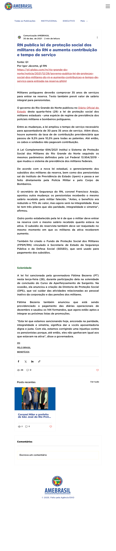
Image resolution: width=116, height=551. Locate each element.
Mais (82, 21)
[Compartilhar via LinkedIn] (32, 361)
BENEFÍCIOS (23, 352)
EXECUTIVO (69, 21)
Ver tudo (94, 382)
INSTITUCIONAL (49, 21)
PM (18, 343)
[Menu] (107, 6)
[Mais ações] (97, 37)
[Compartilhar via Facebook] (18, 361)
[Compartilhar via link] (39, 361)
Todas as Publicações (24, 21)
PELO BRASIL (24, 347)
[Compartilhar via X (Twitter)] (25, 361)
